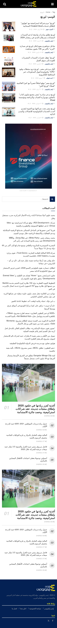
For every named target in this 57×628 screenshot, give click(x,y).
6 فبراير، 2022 (37, 117)
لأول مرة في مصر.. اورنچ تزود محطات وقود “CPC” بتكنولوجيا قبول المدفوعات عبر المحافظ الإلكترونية (37, 72)
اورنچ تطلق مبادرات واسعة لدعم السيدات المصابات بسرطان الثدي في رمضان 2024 (37, 36)
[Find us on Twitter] (48, 620)
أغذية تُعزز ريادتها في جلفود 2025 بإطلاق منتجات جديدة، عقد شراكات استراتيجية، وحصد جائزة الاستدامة (35, 408)
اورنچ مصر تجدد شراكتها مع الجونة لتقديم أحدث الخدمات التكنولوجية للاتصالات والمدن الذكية (36, 111)
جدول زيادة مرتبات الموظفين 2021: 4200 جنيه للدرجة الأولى (26, 425)
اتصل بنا (14, 608)
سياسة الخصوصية (35, 608)
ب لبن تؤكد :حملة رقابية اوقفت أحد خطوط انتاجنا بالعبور (33, 301)
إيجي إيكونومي (49, 608)
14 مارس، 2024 (37, 52)
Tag (53, 12)
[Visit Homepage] (28, 4)
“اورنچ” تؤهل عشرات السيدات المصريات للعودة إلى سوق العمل (38, 59)
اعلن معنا (23, 608)
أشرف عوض (49, 29)
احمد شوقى (49, 78)
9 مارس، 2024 (37, 64)
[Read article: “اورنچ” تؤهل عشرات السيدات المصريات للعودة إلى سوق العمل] (8, 61)
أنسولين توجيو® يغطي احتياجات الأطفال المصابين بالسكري (28, 459)
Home (48, 12)
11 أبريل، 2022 (37, 89)
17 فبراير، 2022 (37, 103)
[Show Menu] (52, 4)
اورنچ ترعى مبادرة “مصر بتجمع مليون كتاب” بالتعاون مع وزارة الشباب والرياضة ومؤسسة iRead (37, 97)
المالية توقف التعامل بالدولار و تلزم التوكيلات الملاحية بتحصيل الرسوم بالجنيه (26, 436)
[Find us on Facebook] (52, 620)
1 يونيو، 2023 (39, 78)
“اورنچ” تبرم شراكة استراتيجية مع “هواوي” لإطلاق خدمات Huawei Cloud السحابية (38, 24)
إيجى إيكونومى (49, 41)
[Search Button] (4, 4)
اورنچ (42, 12)
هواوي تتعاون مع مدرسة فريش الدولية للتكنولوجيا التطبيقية (32, 343)
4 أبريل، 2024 (37, 41)
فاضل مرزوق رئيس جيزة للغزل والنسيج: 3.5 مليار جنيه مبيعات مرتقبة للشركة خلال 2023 (26, 448)
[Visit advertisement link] (28, 156)
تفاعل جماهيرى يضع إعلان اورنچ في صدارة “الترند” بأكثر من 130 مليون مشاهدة (37, 47)
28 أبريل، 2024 (38, 29)
